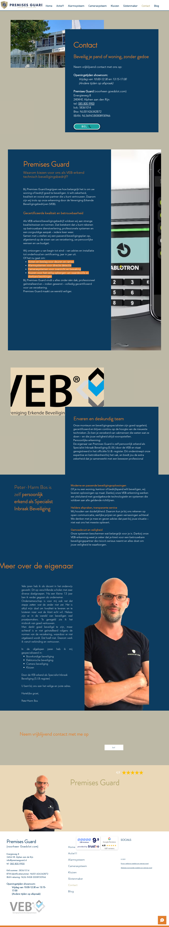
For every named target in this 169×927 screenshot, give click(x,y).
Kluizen (72, 872)
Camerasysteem (77, 866)
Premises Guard (21, 841)
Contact (73, 885)
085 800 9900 (86, 103)
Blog (71, 891)
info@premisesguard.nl (17, 860)
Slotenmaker (75, 878)
